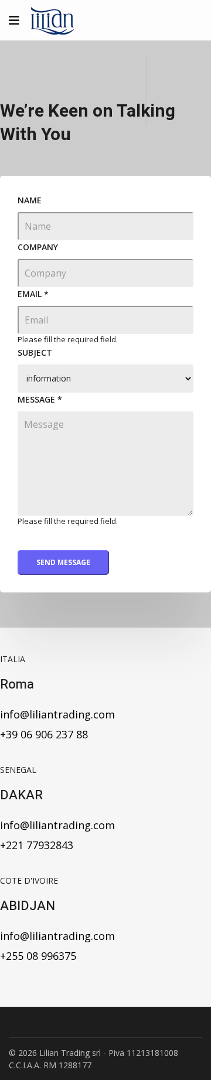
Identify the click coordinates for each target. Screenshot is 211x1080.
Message (40, 399)
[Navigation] (14, 20)
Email (33, 293)
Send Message (63, 562)
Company (38, 247)
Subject (35, 352)
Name (30, 200)
